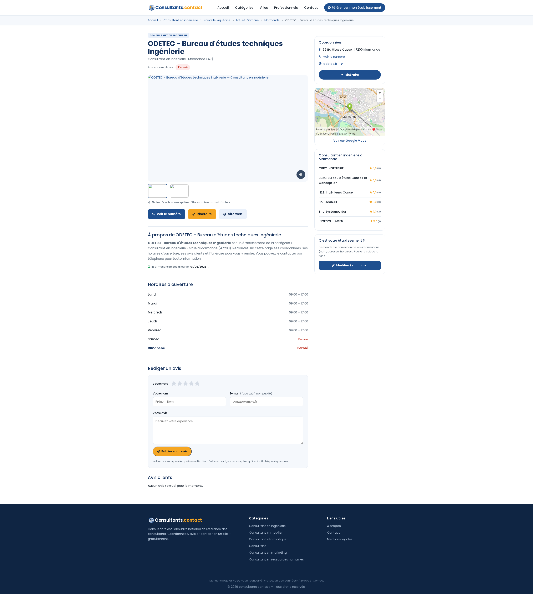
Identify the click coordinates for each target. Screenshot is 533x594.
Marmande (272, 20)
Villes (264, 7)
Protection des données (280, 581)
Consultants (179, 7)
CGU (237, 581)
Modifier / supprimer (352, 265)
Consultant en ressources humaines (276, 559)
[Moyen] (179, 383)
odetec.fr (330, 64)
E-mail (251, 394)
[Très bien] (191, 383)
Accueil (223, 7)
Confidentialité (252, 581)
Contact (311, 7)
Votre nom (160, 394)
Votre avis (160, 413)
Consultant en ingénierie (180, 20)
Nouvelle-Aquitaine (217, 20)
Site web (235, 214)
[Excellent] (197, 383)
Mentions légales (339, 539)
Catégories (244, 7)
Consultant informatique (267, 539)
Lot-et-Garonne (247, 20)
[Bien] (185, 383)
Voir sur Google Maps (349, 140)
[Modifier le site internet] (341, 64)
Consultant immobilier (266, 532)
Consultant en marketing (268, 552)
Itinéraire (204, 214)
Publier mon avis (174, 451)
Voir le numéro (169, 214)
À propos (334, 526)
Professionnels (286, 7)
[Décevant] (173, 383)
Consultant (257, 546)
